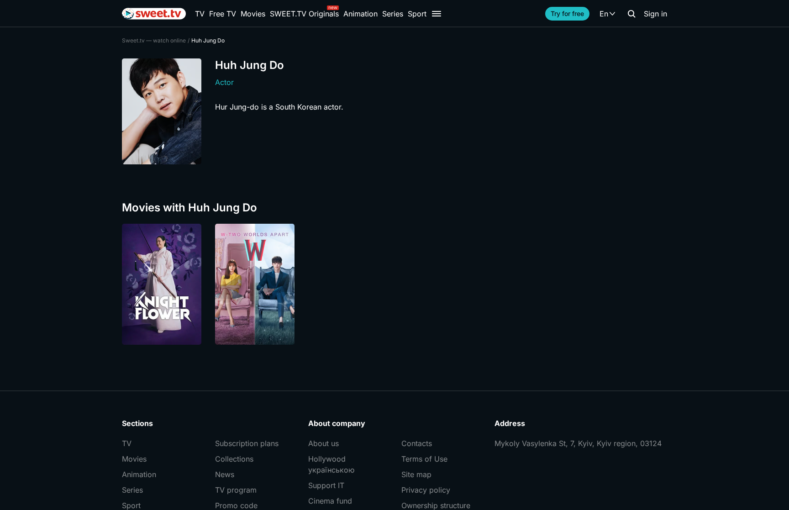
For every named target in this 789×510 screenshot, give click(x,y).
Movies (253, 13)
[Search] (631, 13)
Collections (234, 458)
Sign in (655, 13)
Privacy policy (425, 489)
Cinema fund (330, 500)
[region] (394, 284)
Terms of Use (424, 458)
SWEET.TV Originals (304, 13)
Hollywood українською (331, 464)
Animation (360, 13)
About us (323, 443)
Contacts (416, 443)
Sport (417, 13)
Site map (416, 474)
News (224, 474)
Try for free (567, 13)
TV (200, 13)
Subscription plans (247, 443)
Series (392, 13)
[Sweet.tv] (154, 14)
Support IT (326, 485)
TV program (236, 489)
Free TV (222, 13)
